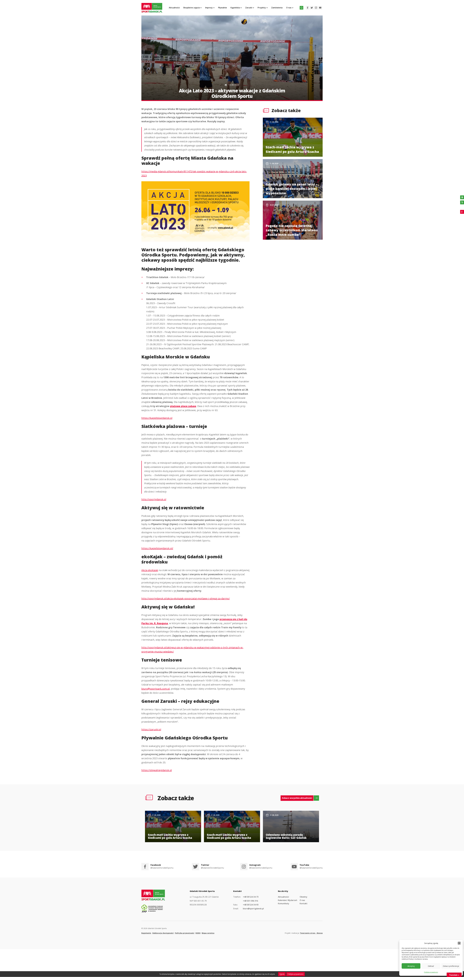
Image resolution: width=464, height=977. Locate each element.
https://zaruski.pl (151, 729)
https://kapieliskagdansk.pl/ (157, 548)
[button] (459, 943)
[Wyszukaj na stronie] (301, 8)
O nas (302, 900)
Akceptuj (411, 966)
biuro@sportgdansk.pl (253, 908)
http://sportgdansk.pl (153, 499)
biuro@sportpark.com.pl (155, 688)
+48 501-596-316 (250, 900)
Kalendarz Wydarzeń (287, 900)
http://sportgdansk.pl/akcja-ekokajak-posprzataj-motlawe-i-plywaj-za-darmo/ (185, 598)
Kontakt (303, 903)
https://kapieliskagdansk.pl (156, 418)
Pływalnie (222, 7)
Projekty (262, 7)
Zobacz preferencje (451, 966)
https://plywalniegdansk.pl (156, 770)
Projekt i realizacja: (304, 933)
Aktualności (174, 7)
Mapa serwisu (208, 933)
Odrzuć (431, 966)
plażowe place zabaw (183, 406)
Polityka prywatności (431, 972)
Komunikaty (283, 903)
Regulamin (146, 933)
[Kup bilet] (462, 212)
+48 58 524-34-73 (250, 897)
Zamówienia (277, 7)
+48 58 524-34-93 (250, 904)
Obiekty (303, 897)
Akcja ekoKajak (149, 570)
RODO (198, 933)
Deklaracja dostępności (163, 933)
